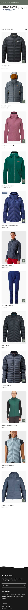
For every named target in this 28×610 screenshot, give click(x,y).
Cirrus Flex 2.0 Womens (8, 465)
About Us (4, 603)
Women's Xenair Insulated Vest (9, 425)
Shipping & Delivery (7, 609)
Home (3, 29)
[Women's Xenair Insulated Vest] (23, 420)
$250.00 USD (5, 68)
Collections (7, 29)
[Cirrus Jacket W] (23, 340)
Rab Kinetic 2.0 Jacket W (8, 146)
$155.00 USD (5, 427)
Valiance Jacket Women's (8, 505)
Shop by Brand (6, 606)
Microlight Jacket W (6, 385)
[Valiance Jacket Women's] (23, 500)
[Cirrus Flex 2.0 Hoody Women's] (23, 220)
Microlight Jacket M (6, 66)
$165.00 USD (5, 267)
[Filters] (26, 29)
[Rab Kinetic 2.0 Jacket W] (23, 141)
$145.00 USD (5, 467)
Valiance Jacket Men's (7, 106)
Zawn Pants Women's (7, 305)
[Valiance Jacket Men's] (23, 101)
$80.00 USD (4, 307)
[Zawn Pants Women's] (23, 300)
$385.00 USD (5, 507)
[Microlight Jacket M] (23, 61)
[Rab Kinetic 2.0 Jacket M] (23, 181)
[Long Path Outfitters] (9, 8)
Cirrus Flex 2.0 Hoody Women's (10, 225)
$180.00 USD (5, 347)
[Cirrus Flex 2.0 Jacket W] (23, 260)
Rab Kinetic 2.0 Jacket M (8, 186)
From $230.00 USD (6, 148)
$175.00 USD (5, 228)
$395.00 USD (5, 108)
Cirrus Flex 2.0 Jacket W (8, 265)
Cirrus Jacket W (5, 345)
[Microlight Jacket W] (23, 380)
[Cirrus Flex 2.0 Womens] (23, 460)
